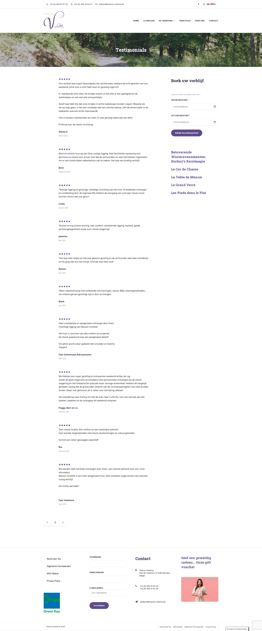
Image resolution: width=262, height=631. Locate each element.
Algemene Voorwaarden (59, 566)
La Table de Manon (186, 177)
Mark (61, 301)
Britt (61, 167)
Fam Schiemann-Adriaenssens (75, 354)
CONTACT (213, 20)
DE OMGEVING (166, 20)
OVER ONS (200, 20)
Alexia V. (63, 131)
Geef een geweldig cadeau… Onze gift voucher (196, 562)
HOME (136, 20)
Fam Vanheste (66, 500)
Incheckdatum (179, 100)
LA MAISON (148, 20)
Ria (60, 447)
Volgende (62, 522)
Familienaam (97, 572)
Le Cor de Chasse (184, 169)
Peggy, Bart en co (68, 407)
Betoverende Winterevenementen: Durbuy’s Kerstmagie (188, 156)
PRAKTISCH (184, 20)
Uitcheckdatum (180, 115)
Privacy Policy (53, 580)
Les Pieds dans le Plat (188, 193)
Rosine (62, 268)
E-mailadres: (96, 588)
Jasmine (63, 236)
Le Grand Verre (183, 185)
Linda (62, 203)
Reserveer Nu (54, 558)
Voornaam (95, 557)
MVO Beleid (52, 573)
